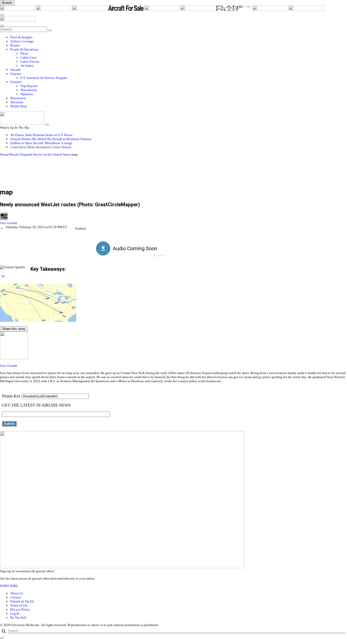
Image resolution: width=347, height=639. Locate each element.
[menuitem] (178, 37)
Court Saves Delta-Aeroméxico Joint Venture (41, 147)
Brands (7, 3)
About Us (16, 593)
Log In (14, 613)
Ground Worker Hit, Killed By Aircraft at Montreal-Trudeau (50, 139)
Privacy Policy (20, 609)
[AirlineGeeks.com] (18, 10)
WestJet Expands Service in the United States (40, 154)
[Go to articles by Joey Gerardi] (173, 216)
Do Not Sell (18, 617)
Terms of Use (19, 605)
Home (4, 154)
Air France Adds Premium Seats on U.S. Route (41, 135)
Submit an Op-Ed (22, 601)
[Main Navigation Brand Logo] (17, 20)
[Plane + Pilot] (234, 10)
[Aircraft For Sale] (126, 10)
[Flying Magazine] (54, 10)
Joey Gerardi (8, 223)
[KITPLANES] (198, 10)
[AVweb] (90, 10)
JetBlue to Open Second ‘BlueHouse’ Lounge (41, 143)
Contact (15, 597)
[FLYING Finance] (306, 10)
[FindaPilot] (271, 10)
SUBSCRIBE (9, 586)
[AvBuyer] (162, 10)
